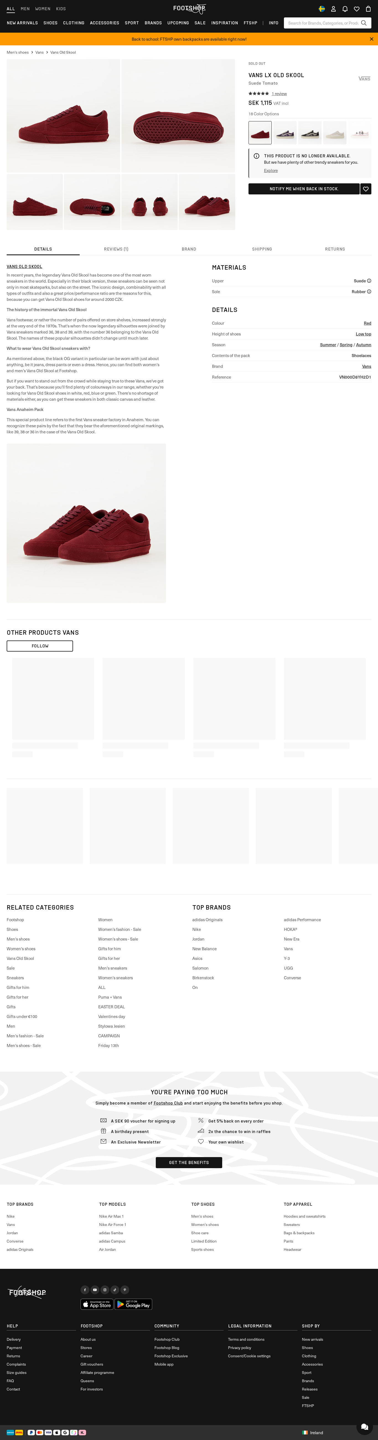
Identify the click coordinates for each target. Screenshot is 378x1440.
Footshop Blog (166, 1347)
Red (367, 323)
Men (25, 8)
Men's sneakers (112, 968)
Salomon (200, 968)
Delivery (14, 1339)
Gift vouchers (92, 1364)
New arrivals (22, 22)
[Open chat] (364, 1426)
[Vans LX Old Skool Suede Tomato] (260, 132)
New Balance (204, 948)
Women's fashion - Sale (119, 929)
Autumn (363, 344)
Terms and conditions (246, 1339)
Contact (13, 1389)
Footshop (15, 919)
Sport (132, 22)
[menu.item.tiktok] (114, 1289)
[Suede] (369, 280)
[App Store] (97, 1304)
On (195, 987)
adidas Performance (302, 919)
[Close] (371, 39)
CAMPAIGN (109, 1035)
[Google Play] (133, 1304)
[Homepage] (41, 1292)
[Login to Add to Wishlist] (365, 188)
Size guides (17, 1372)
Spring (346, 344)
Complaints (16, 1364)
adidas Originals (207, 919)
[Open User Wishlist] (357, 9)
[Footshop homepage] (189, 8)
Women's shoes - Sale (118, 939)
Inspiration (224, 22)
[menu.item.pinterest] (124, 1289)
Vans (366, 366)
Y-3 (287, 958)
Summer (328, 344)
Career (86, 1355)
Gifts (11, 1006)
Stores (86, 1347)
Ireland (316, 1432)
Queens (87, 1380)
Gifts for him (18, 987)
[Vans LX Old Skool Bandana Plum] (285, 132)
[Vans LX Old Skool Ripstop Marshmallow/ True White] (334, 132)
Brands (153, 22)
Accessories (104, 22)
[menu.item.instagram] (104, 1289)
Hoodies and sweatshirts (305, 1216)
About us (88, 1339)
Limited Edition (204, 1241)
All (11, 8)
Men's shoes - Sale (24, 1045)
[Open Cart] (368, 9)
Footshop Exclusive (171, 1355)
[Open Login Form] (333, 9)
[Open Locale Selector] (322, 9)
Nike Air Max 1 (111, 1216)
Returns (13, 1355)
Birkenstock (203, 977)
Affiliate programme (97, 1372)
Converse (292, 977)
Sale (200, 22)
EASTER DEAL (111, 1006)
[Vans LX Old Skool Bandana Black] (310, 132)
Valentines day (111, 1016)
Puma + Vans (110, 997)
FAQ (10, 1380)
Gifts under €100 (22, 1016)
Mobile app (164, 1364)
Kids (61, 8)
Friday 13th (108, 1045)
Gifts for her (17, 997)
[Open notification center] (345, 9)
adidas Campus (112, 1241)
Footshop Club (168, 1103)
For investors (92, 1389)
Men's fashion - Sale (25, 1035)
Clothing (73, 22)
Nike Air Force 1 (112, 1224)
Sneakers (15, 977)
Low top (363, 334)
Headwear (292, 1249)
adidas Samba (111, 1232)
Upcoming (178, 22)
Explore (271, 170)
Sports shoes (202, 1249)
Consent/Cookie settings (249, 1355)
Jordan (198, 939)
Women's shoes (21, 948)
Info (273, 22)
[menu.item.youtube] (94, 1289)
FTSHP (250, 22)
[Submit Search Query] (364, 23)
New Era (291, 939)
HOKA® (290, 929)
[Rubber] (369, 291)
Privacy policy (239, 1347)
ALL (101, 987)
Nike (196, 929)
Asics (197, 958)
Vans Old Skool (24, 266)
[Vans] (364, 78)
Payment (14, 1347)
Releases (310, 1389)
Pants (288, 1241)
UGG (288, 968)
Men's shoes (18, 939)
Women (42, 8)
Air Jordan (107, 1249)
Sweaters (292, 1224)
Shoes (50, 22)
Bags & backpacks (299, 1232)
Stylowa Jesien (111, 1026)
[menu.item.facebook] (85, 1289)
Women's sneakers (115, 977)
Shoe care (200, 1232)
